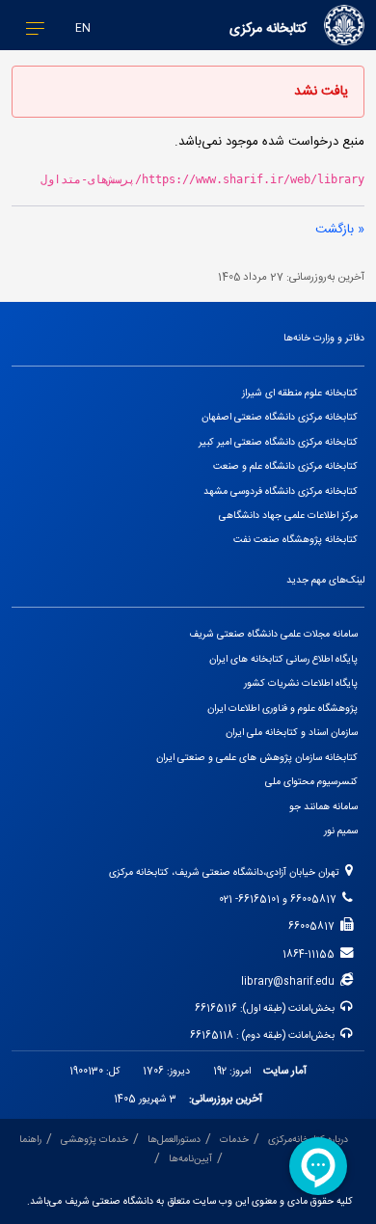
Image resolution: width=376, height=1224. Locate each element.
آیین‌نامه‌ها (190, 1159)
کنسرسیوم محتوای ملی (311, 782)
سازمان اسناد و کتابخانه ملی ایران (292, 732)
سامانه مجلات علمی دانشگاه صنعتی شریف (273, 634)
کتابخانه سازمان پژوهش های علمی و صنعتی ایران (257, 757)
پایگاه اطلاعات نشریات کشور (301, 683)
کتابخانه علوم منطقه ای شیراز (300, 393)
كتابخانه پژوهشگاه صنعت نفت (295, 539)
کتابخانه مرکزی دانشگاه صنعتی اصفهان (279, 417)
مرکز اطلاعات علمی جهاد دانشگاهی (288, 515)
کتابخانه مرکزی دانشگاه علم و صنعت (285, 466)
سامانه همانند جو (323, 807)
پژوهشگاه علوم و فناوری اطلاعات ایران (282, 708)
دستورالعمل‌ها (174, 1139)
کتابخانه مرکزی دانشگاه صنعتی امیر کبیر (278, 442)
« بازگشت (339, 229)
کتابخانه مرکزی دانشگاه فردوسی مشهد (280, 491)
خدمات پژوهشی (94, 1139)
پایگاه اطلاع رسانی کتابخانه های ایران (283, 659)
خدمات (234, 1139)
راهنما (30, 1139)
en (83, 28)
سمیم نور (341, 831)
